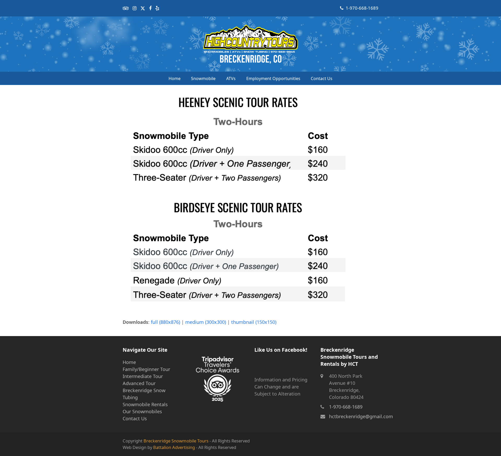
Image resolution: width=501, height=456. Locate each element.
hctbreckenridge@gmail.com (361, 416)
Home (129, 362)
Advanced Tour (139, 383)
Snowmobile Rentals (145, 404)
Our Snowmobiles (142, 411)
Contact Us (135, 418)
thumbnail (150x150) (253, 322)
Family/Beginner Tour (146, 369)
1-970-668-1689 (362, 8)
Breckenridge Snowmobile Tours (176, 441)
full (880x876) (165, 322)
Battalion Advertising (174, 447)
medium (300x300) (205, 322)
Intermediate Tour (143, 376)
